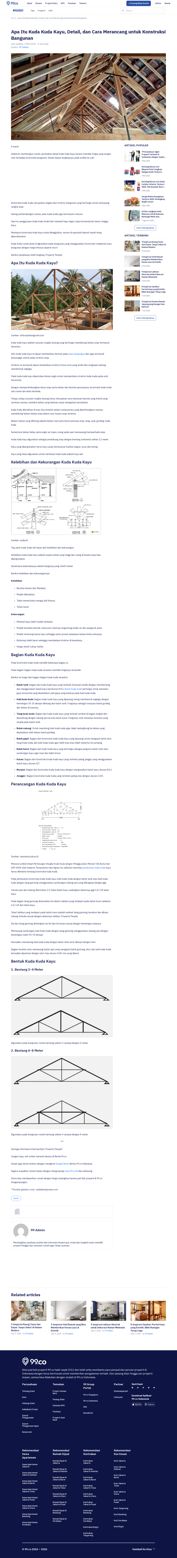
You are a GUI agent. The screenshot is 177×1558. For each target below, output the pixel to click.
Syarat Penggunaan (28, 1416)
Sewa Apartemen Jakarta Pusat (30, 1498)
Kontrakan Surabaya (88, 1520)
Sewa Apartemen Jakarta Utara (30, 1507)
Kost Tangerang (121, 1508)
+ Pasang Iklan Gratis (139, 3)
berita (16, 1198)
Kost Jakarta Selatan (120, 1468)
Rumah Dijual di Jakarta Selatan (60, 1470)
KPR (63, 3)
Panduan (72, 3)
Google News (62, 1163)
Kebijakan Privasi (30, 1409)
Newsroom (27, 1432)
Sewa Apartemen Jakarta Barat (30, 1482)
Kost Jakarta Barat (120, 1476)
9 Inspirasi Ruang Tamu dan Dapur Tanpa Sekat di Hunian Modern (26, 1327)
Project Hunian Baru (59, 1392)
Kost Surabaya (120, 1520)
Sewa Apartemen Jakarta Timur (30, 1490)
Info (51, 10)
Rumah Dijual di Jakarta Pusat (60, 1503)
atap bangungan (76, 353)
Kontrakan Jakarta (88, 1462)
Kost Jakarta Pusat (120, 1501)
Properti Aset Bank (59, 1418)
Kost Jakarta (120, 1461)
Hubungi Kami (28, 1403)
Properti (41, 10)
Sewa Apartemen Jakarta (30, 1465)
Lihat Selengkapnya (145, 228)
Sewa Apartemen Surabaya (30, 1523)
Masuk (167, 3)
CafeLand (118, 1397)
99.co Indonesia (90, 1401)
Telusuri (83, 3)
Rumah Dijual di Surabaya (60, 1520)
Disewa (38, 3)
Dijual (29, 3)
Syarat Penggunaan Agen (30, 1424)
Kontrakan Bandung (88, 1511)
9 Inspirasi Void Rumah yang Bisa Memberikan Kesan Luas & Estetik (68, 1327)
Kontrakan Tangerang (88, 1534)
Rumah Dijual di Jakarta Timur (60, 1486)
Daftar (158, 3)
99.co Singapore (90, 1394)
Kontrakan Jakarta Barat (89, 1478)
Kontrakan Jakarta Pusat (89, 1503)
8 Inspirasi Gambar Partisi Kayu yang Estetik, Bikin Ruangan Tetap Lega (148, 1327)
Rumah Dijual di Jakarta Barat (60, 1478)
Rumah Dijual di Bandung (60, 1511)
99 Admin (38, 1230)
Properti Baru (51, 3)
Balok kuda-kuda (73, 689)
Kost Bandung (120, 1514)
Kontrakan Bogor (91, 1527)
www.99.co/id (71, 1171)
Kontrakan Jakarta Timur (89, 1486)
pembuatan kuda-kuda (93, 867)
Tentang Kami (28, 1391)
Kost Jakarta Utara (120, 1493)
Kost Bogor (119, 1526)
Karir (24, 1397)
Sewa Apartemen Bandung (30, 1515)
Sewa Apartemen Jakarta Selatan (30, 1473)
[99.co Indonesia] (12, 3)
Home (13, 18)
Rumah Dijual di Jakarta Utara (60, 1495)
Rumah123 (88, 1413)
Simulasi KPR (59, 1405)
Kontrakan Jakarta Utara (89, 1495)
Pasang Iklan (59, 1399)
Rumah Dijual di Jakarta (60, 1462)
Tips (32, 10)
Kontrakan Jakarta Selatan (90, 1470)
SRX (85, 1407)
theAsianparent (121, 1391)
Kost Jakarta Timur (120, 1484)
